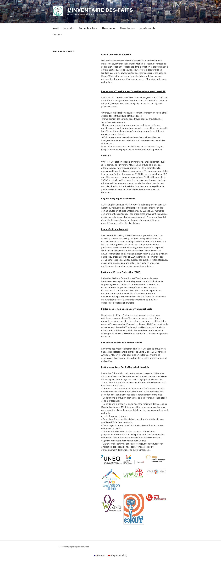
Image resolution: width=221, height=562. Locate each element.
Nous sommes (108, 28)
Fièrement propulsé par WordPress (74, 547)
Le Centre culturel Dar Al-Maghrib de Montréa (125, 367)
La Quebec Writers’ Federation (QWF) (121, 272)
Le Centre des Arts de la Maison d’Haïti (121, 342)
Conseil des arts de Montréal (116, 54)
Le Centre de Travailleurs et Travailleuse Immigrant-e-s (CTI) (133, 91)
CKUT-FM (106, 156)
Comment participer (88, 28)
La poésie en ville (147, 28)
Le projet (68, 28)
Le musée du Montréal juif (114, 229)
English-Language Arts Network (118, 198)
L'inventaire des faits (100, 10)
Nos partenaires (127, 28)
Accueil (55, 28)
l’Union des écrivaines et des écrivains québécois (126, 309)
